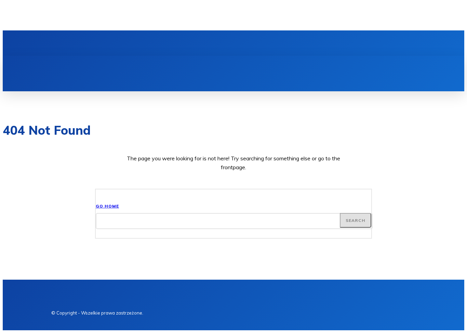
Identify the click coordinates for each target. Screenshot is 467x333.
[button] (353, 63)
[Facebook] (73, 43)
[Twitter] (96, 43)
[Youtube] (108, 43)
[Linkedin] (85, 43)
